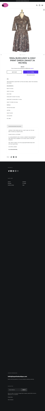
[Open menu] (42, 5)
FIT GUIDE (24, 183)
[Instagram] (15, 171)
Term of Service (10, 399)
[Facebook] (11, 171)
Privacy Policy (10, 397)
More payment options (31, 74)
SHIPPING (24, 181)
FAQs (23, 185)
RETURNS (9, 183)
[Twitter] (9, 171)
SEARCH (9, 181)
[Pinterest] (13, 171)
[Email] (17, 171)
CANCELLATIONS (11, 185)
